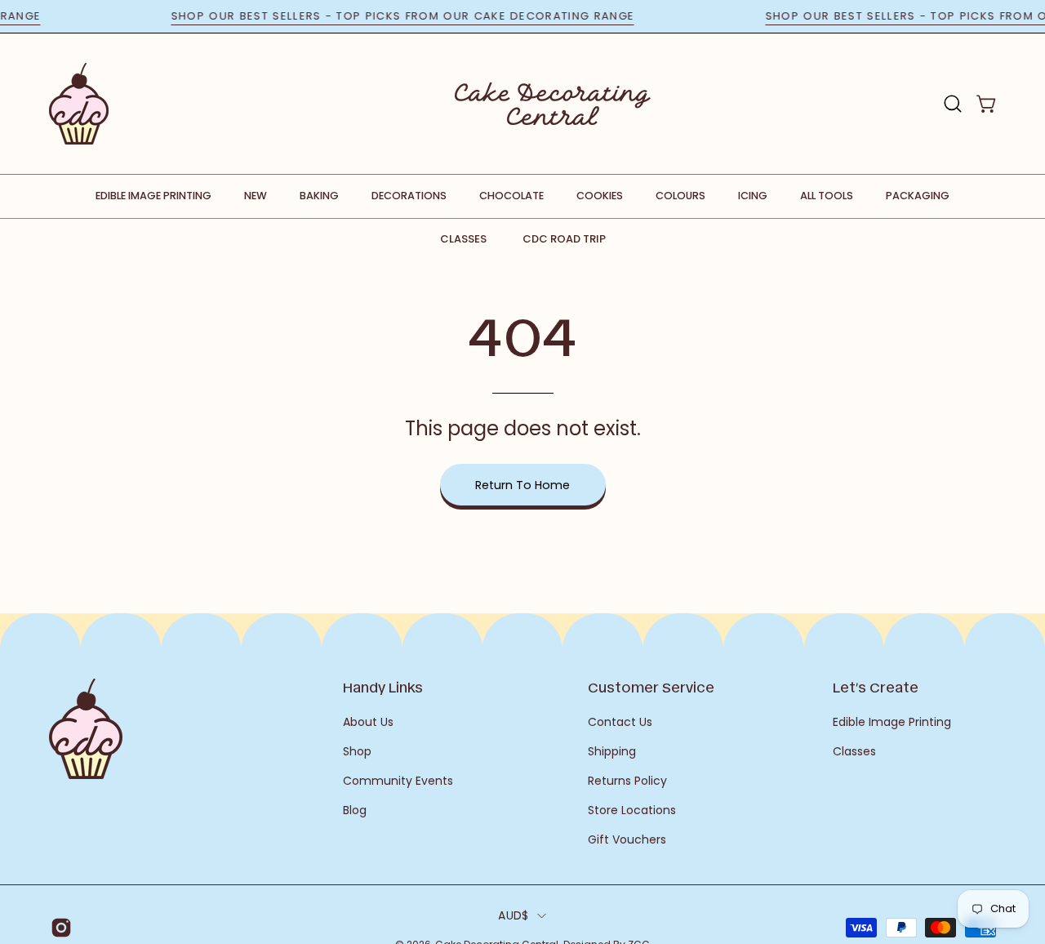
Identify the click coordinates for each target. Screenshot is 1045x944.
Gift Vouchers (627, 839)
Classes (463, 239)
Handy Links (383, 687)
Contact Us (620, 722)
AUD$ (513, 915)
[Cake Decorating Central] (553, 104)
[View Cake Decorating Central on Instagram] (58, 927)
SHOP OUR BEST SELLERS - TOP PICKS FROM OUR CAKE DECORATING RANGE (412, 16)
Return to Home (522, 485)
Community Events (398, 781)
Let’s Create (875, 687)
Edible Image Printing (892, 722)
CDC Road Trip (564, 239)
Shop (357, 751)
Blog (355, 810)
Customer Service (651, 687)
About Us (368, 722)
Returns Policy (627, 781)
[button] (953, 104)
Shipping (612, 751)
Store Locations (632, 810)
